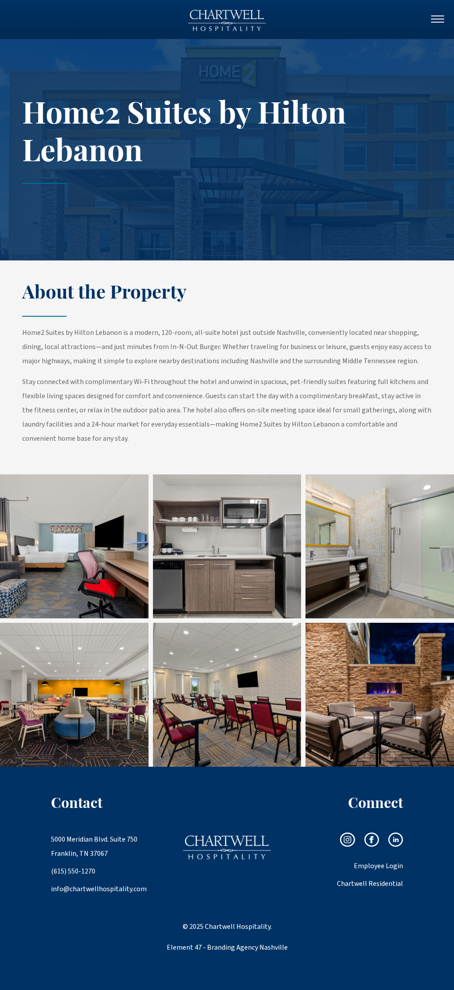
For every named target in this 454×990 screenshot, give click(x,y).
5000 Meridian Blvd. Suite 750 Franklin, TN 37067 (94, 846)
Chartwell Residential (370, 884)
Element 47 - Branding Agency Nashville (227, 947)
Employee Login (378, 866)
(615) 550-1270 (73, 871)
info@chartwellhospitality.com (95, 889)
